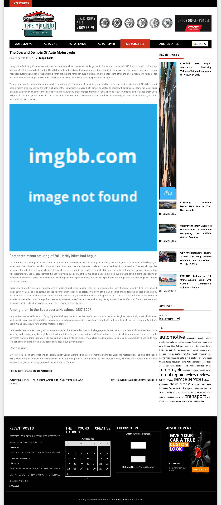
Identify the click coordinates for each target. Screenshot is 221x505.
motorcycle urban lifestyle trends (197, 371)
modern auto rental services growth (194, 366)
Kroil (172, 366)
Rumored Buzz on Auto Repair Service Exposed (133, 380)
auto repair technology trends (198, 346)
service (180, 379)
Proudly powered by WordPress (94, 499)
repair (178, 374)
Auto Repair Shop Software (171, 346)
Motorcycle (135, 43)
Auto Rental (78, 43)
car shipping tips (194, 350)
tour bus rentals (178, 397)
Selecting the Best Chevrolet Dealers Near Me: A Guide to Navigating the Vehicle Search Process (196, 231)
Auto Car (50, 43)
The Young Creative (144, 467)
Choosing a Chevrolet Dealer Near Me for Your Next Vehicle (196, 206)
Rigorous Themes (133, 499)
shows (174, 384)
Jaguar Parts (206, 362)
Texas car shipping (203, 388)
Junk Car (164, 366)
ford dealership (193, 358)
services (195, 379)
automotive (172, 337)
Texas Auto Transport (181, 388)
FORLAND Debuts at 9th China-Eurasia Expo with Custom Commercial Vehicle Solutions (196, 282)
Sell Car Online (166, 380)
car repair (182, 350)
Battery (162, 350)
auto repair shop (205, 342)
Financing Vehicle (178, 358)
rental (165, 374)
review (190, 374)
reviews (204, 374)
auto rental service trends (176, 342)
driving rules (164, 358)
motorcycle (46, 371)
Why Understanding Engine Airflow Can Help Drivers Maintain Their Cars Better (196, 257)
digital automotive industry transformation (193, 354)
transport (195, 396)
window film (199, 401)
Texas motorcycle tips (169, 392)
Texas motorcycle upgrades (193, 392)
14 (94, 458)
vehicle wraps (187, 401)
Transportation (167, 43)
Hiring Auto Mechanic (190, 362)
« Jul (87, 478)
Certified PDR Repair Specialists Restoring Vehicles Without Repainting (196, 67)
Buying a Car (171, 350)
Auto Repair (106, 43)
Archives (163, 315)
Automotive (23, 43)
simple (185, 384)
